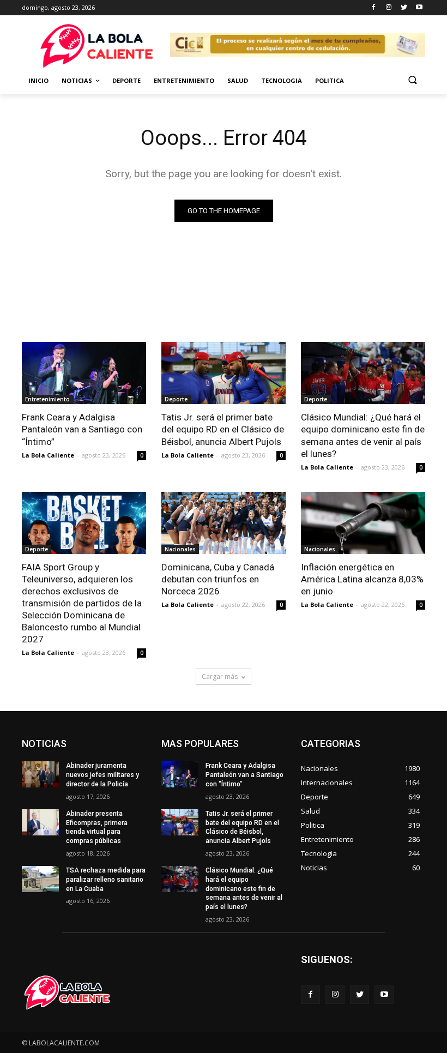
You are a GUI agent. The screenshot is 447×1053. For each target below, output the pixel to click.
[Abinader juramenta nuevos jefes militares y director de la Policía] (40, 774)
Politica (329, 80)
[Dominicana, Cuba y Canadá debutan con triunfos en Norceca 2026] (223, 523)
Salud (237, 80)
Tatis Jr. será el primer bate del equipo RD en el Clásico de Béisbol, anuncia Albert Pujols (222, 429)
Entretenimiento (184, 80)
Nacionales (180, 549)
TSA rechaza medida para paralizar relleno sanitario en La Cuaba (106, 880)
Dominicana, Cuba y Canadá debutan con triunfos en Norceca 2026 (217, 579)
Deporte (126, 80)
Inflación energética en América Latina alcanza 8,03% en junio (362, 579)
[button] (412, 81)
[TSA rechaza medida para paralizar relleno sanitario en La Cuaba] (40, 879)
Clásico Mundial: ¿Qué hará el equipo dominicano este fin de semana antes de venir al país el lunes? (363, 435)
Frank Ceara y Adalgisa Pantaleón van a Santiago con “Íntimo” (82, 429)
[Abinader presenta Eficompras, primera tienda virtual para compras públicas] (40, 822)
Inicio (38, 80)
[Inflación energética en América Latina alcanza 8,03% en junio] (363, 523)
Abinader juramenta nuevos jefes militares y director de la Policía (102, 775)
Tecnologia (281, 80)
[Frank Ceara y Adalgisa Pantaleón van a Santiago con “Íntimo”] (84, 373)
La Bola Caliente (48, 455)
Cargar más (220, 676)
